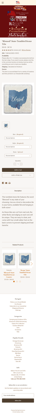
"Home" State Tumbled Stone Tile (25, 272)
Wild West (18, 353)
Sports (18, 355)
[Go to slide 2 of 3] (17, 281)
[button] (20, 8)
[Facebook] (3, 183)
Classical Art (18, 359)
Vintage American (18, 341)
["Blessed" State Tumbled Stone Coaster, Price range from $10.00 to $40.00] (9, 259)
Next (32, 264)
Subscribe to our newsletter (18, 306)
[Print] (9, 183)
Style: (18, 143)
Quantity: (18, 161)
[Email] (6, 183)
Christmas (18, 343)
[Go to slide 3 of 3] (20, 281)
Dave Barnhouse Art (18, 351)
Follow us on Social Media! (18, 302)
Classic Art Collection (18, 323)
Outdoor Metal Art (18, 325)
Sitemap (18, 310)
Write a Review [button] (26, 50)
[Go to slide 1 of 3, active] (14, 281)
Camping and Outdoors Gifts (18, 319)
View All (18, 361)
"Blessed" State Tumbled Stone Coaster (9, 275)
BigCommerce (21, 410)
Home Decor (18, 357)
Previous (2, 264)
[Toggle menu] (2, 2)
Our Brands (18, 304)
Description (18, 191)
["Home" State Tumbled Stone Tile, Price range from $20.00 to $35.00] (25, 259)
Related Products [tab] (18, 245)
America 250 (18, 345)
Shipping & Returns (18, 308)
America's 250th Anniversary (18, 321)
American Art (18, 349)
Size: (18, 134)
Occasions (18, 329)
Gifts (18, 327)
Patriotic (18, 347)
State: (18, 152)
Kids (18, 332)
